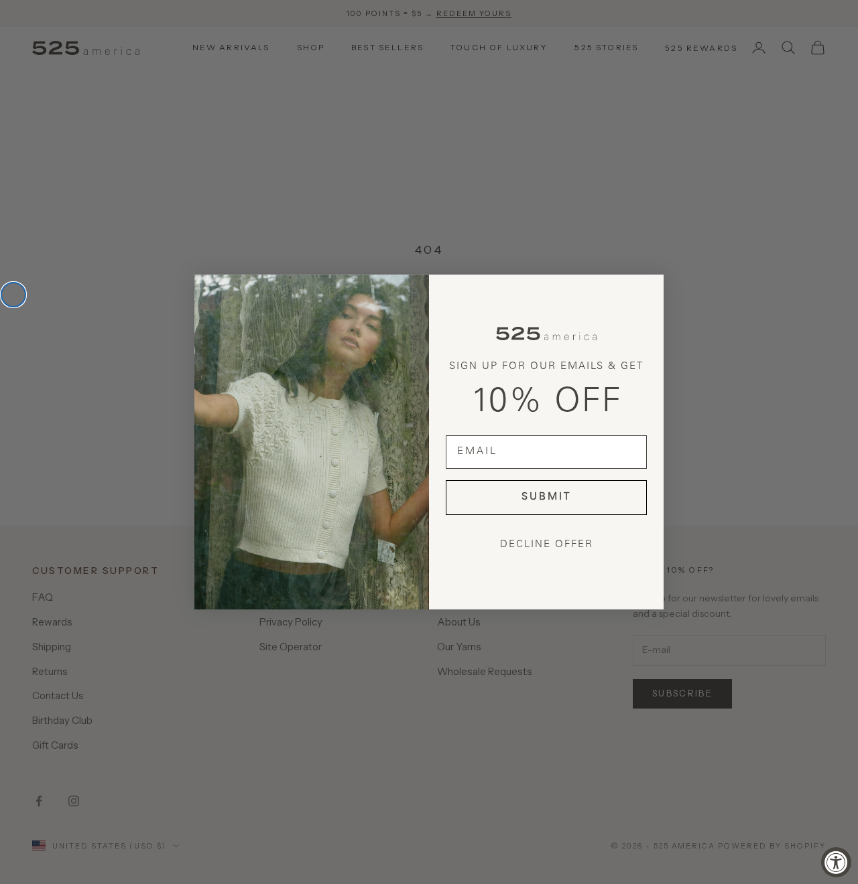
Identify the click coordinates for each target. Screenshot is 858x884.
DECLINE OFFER (546, 545)
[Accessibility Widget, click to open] (836, 862)
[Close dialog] (13, 295)
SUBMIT (546, 497)
